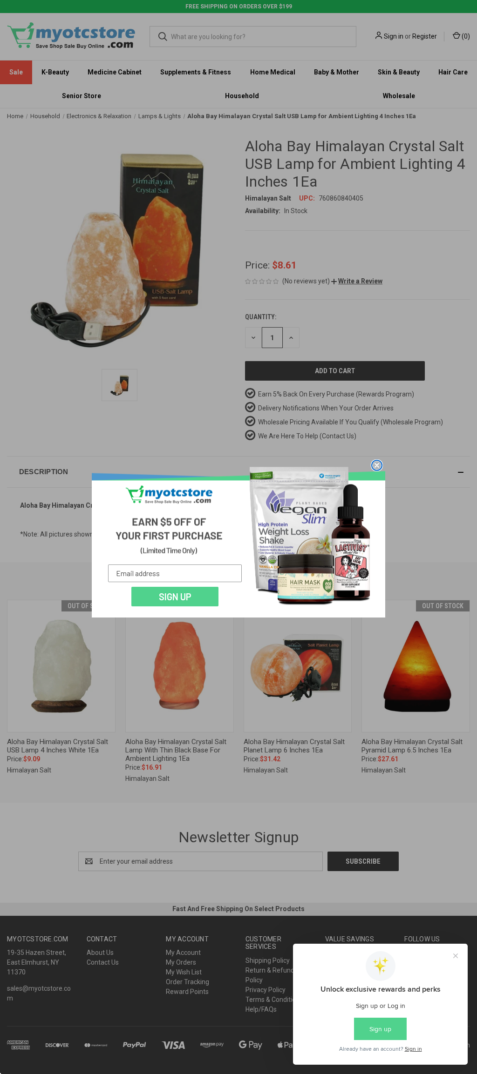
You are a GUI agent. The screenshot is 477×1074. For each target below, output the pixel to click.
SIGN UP (175, 596)
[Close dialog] (377, 465)
